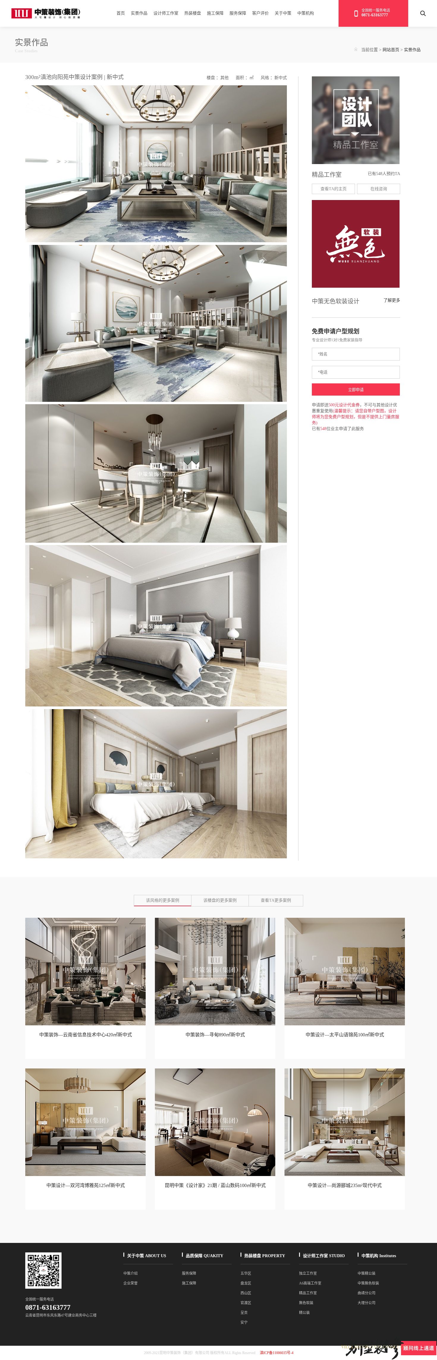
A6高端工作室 (310, 1283)
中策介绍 (130, 1273)
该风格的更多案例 (162, 900)
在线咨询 (378, 189)
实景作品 (139, 13)
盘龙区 (245, 1283)
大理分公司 (366, 1303)
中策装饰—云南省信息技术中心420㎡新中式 (85, 1034)
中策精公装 (366, 1273)
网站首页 (391, 50)
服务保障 (237, 13)
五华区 (245, 1273)
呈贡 (244, 1313)
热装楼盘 (192, 13)
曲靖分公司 (366, 1293)
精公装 (304, 1313)
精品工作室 (308, 1293)
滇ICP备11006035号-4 (276, 1353)
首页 (121, 13)
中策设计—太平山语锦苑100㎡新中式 (345, 1034)
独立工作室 (308, 1273)
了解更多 (391, 300)
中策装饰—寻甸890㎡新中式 (215, 1034)
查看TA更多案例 (276, 900)
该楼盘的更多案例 (220, 900)
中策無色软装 (368, 1283)
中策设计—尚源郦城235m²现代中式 (345, 1185)
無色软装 (306, 1303)
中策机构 (305, 13)
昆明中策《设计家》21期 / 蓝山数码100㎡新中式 (215, 1185)
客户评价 (260, 13)
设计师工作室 (165, 13)
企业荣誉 (130, 1283)
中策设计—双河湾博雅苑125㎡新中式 (85, 1185)
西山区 (245, 1293)
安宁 (244, 1322)
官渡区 (245, 1303)
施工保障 (215, 13)
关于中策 (283, 13)
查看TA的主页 (333, 189)
